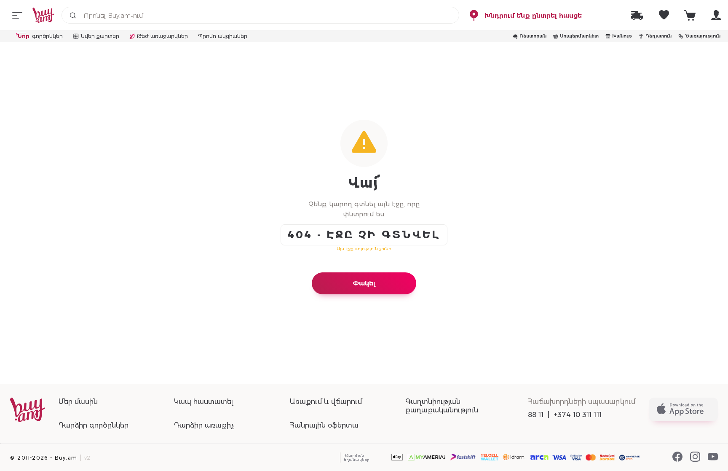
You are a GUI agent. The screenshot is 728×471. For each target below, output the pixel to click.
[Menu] (17, 15)
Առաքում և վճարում (326, 402)
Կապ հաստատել (203, 402)
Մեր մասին (78, 402)
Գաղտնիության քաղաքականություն (441, 406)
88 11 (536, 415)
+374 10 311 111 (578, 415)
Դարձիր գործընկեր (93, 425)
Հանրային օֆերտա (324, 425)
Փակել (364, 283)
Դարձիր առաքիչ (204, 425)
